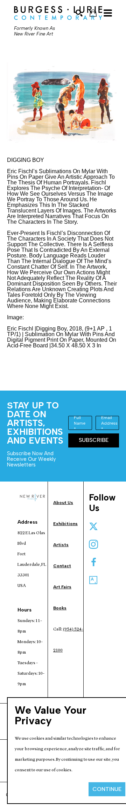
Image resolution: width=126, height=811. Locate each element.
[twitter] (93, 526)
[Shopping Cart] (93, 13)
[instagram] (93, 544)
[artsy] (93, 580)
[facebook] (93, 562)
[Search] (79, 13)
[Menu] (108, 13)
